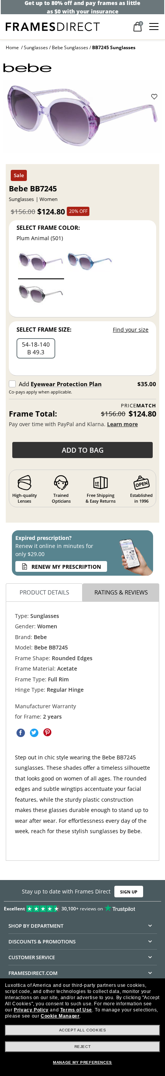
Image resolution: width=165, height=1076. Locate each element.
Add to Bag (83, 450)
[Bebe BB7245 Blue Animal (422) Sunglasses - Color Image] (90, 265)
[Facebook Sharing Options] (20, 732)
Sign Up (128, 892)
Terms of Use (76, 1010)
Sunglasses (36, 47)
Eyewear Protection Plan (66, 384)
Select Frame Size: (43, 329)
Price (138, 405)
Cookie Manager (60, 1016)
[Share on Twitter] (34, 732)
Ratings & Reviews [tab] (121, 592)
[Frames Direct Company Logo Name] (53, 26)
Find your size (130, 329)
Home (12, 47)
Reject (82, 1046)
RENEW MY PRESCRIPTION (66, 566)
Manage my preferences (82, 1062)
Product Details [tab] (44, 592)
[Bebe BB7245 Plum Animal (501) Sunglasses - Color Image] (41, 265)
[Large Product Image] (82, 119)
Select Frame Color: (48, 227)
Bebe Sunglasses (70, 47)
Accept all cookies (82, 1030)
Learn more (122, 424)
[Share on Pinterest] (47, 732)
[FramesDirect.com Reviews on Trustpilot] (82, 907)
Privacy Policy (31, 1010)
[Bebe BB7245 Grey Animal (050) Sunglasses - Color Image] (41, 296)
